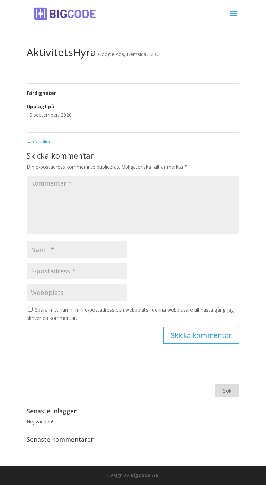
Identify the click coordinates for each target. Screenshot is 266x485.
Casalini (38, 141)
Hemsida (137, 54)
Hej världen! (40, 421)
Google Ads (111, 54)
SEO (154, 54)
